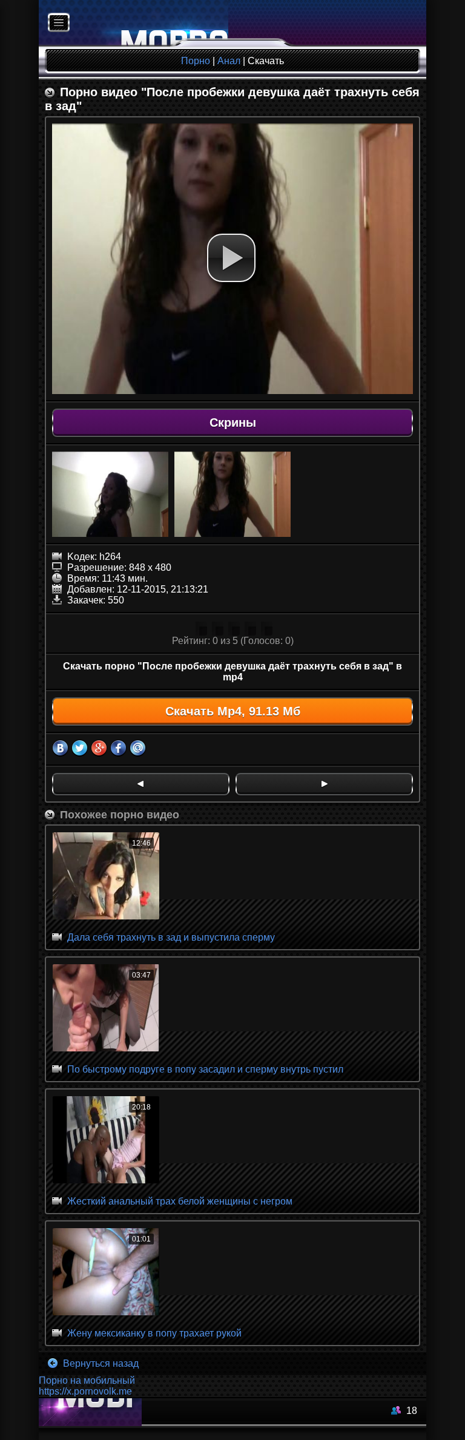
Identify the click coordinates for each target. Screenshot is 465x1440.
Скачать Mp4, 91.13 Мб (232, 711)
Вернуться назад (100, 1363)
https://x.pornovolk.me (85, 1391)
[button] (231, 258)
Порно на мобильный (87, 1380)
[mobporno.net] (133, 23)
